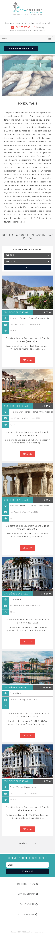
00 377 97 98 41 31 (26, 27)
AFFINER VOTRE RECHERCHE (27, 249)
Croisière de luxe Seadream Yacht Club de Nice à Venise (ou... (27, 809)
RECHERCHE (20, 48)
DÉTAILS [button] (27, 360)
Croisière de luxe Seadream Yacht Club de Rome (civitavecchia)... (27, 433)
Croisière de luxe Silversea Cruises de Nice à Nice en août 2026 (27, 621)
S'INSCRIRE (27, 871)
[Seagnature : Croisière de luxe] (27, 7)
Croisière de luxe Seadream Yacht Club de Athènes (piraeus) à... (27, 340)
